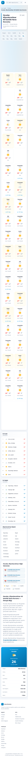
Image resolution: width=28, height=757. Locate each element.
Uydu (2, 718)
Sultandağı (6, 556)
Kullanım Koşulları (19, 718)
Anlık (15, 39)
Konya (2, 745)
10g (3, 36)
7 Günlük (7, 588)
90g (11, 39)
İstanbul (3, 729)
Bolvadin (5, 536)
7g (23, 33)
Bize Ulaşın (18, 723)
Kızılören (5, 550)
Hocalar (17, 544)
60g (7, 39)
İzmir (2, 733)
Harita (2, 716)
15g (7, 36)
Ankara (3, 731)
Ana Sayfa (3, 8)
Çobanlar (5, 539)
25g (15, 36)
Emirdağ (17, 541)
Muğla (2, 739)
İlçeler (20, 39)
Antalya (3, 735)
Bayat (16, 533)
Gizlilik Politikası (19, 721)
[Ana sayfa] (2, 2)
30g (19, 36)
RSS (16, 714)
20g (11, 36)
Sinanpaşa (6, 553)
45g (3, 39)
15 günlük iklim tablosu (10, 640)
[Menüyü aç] (25, 2)
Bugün (4, 33)
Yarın (9, 33)
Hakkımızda (18, 716)
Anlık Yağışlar (4, 721)
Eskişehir (3, 747)
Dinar (4, 541)
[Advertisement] (14, 56)
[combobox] (14, 2)
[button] (8, 80)
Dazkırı (17, 539)
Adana (2, 741)
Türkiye (9, 8)
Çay (16, 536)
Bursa (2, 737)
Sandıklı (17, 550)
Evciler (5, 544)
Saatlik (14, 33)
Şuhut (16, 553)
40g (23, 36)
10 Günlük (16, 588)
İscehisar (17, 547)
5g (19, 33)
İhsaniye (5, 547)
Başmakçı (5, 533)
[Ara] (21, 2)
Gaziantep (3, 743)
